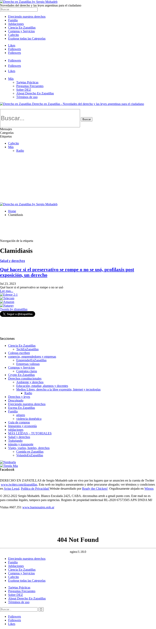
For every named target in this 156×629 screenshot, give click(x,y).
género (20, 415)
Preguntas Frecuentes (29, 86)
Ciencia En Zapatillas (22, 27)
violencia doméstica (28, 418)
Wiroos (149, 488)
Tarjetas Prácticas (27, 82)
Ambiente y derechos (29, 382)
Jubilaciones (16, 24)
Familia (13, 20)
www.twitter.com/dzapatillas (19, 484)
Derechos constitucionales (24, 378)
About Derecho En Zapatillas (35, 93)
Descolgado (15, 400)
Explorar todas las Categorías (27, 38)
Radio (28, 393)
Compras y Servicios (21, 31)
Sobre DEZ (23, 89)
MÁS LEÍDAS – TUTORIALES (30, 433)
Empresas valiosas (28, 364)
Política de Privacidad (35, 488)
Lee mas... (6, 291)
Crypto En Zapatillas (21, 375)
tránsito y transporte (20, 444)
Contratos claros (26, 371)
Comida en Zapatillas (29, 451)
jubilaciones (15, 429)
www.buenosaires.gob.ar (38, 507)
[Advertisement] (78, 172)
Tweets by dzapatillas (13, 309)
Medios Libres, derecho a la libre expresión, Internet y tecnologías (58, 389)
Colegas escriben (19, 353)
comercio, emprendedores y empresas (32, 356)
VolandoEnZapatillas (29, 455)
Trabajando (15, 440)
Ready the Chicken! (95, 488)
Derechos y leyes (19, 396)
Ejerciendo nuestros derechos (27, 16)
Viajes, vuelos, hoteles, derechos (29, 448)
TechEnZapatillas (27, 349)
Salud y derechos (12, 261)
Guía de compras (19, 422)
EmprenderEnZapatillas (31, 360)
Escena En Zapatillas (21, 407)
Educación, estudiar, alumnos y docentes (42, 386)
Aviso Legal (11, 488)
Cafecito (13, 35)
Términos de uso (27, 97)
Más (11, 78)
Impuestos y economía (22, 426)
